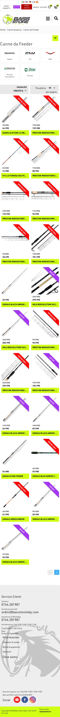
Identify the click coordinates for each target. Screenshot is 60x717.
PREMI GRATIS (26, 7)
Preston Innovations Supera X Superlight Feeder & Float (15, 218)
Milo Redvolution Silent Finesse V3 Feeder (15, 347)
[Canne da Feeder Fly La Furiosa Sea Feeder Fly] (15, 152)
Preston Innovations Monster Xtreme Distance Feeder (45, 218)
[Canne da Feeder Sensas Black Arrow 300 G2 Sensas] (15, 281)
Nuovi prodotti (6, 7)
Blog (3, 631)
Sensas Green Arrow (13, 519)
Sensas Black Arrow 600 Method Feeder (45, 433)
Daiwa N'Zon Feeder (12, 476)
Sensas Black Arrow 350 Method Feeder (45, 519)
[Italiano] (23, 2)
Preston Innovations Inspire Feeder (45, 175)
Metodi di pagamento (11, 647)
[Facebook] (24, 702)
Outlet (17, 7)
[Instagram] (32, 702)
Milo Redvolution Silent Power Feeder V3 (45, 304)
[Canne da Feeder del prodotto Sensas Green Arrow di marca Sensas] (15, 495)
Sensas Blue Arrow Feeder (45, 476)
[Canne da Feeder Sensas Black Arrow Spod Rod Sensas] (15, 409)
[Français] (33, 2)
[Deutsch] (30, 2)
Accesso (43, 7)
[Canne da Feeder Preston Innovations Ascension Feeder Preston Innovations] (45, 366)
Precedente (50, 572)
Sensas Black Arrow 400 (15, 562)
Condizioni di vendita (11, 642)
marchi (36, 7)
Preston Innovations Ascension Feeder (45, 390)
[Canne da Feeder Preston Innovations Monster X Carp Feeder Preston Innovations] (45, 324)
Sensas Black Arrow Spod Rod (15, 433)
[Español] (37, 2)
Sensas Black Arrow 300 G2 (15, 304)
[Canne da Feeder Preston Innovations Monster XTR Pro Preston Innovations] (45, 109)
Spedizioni (7, 651)
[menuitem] (29, 631)
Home (3, 29)
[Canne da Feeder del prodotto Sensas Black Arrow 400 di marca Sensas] (15, 538)
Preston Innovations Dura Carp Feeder (15, 261)
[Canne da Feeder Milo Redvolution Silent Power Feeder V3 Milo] (45, 281)
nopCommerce (45, 711)
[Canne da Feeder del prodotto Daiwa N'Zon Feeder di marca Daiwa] (15, 452)
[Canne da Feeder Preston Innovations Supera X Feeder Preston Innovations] (15, 366)
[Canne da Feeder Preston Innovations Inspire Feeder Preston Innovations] (45, 152)
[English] (26, 2)
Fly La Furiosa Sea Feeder (15, 175)
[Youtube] (17, 702)
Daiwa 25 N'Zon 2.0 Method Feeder (15, 133)
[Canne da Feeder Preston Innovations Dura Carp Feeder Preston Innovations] (15, 238)
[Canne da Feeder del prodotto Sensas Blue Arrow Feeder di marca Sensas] (45, 452)
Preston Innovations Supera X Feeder (15, 390)
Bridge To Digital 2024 (9, 633)
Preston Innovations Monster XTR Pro (45, 133)
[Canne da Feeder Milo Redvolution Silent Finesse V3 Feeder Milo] (15, 324)
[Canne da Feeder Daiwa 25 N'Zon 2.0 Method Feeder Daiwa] (15, 109)
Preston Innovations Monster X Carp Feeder (45, 347)
